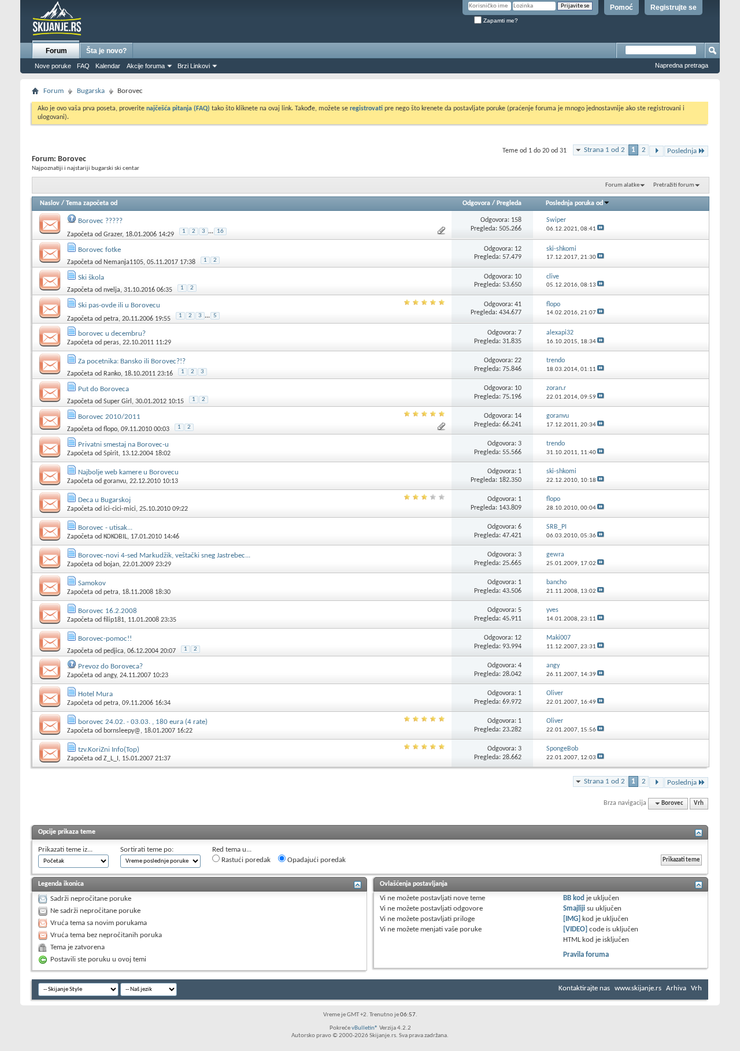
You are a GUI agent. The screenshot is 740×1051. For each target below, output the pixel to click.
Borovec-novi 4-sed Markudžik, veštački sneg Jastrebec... (164, 555)
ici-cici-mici (119, 509)
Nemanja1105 (123, 262)
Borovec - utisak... (105, 528)
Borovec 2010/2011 (109, 417)
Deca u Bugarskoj (104, 500)
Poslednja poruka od (574, 203)
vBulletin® (365, 1028)
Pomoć (621, 7)
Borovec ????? (100, 221)
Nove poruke (53, 65)
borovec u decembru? (112, 333)
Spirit (111, 453)
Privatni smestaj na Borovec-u (123, 444)
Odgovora (476, 203)
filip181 (113, 620)
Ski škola (91, 277)
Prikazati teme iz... (65, 849)
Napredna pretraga (681, 65)
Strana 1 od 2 (604, 150)
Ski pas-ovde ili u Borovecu (119, 305)
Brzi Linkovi (193, 65)
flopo (110, 429)
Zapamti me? (500, 20)
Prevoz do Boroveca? (110, 666)
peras (111, 342)
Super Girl (117, 401)
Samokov (92, 583)
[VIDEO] (575, 929)
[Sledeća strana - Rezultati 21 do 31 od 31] (656, 151)
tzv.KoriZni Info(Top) (108, 749)
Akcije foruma (146, 65)
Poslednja (682, 151)
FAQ (83, 65)
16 (220, 231)
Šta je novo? (106, 51)
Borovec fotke (99, 250)
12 (518, 249)
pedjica (113, 651)
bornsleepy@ (121, 730)
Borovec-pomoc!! (105, 639)
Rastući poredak (245, 860)
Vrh (699, 803)
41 (518, 304)
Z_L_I (111, 758)
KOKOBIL (115, 536)
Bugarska (91, 91)
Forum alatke (622, 185)
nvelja (111, 290)
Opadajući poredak (316, 860)
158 (516, 220)
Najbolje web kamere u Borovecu (128, 472)
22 (518, 360)
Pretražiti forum (673, 185)
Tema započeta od (91, 203)
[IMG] (571, 919)
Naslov (50, 203)
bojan (111, 564)
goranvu (114, 481)
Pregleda (509, 203)
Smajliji (574, 908)
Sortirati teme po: (146, 849)
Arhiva (676, 988)
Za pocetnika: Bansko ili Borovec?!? (132, 361)
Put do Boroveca (103, 389)
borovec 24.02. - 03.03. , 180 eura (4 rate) (143, 722)
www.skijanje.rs (638, 988)
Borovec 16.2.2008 (107, 611)
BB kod (573, 898)
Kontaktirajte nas (584, 988)
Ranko (112, 373)
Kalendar (107, 65)
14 (518, 416)
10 (518, 276)
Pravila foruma (586, 955)
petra (111, 318)
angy (109, 675)
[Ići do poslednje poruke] (600, 229)
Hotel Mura (95, 694)
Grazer (112, 234)
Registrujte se (673, 7)
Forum (56, 51)
